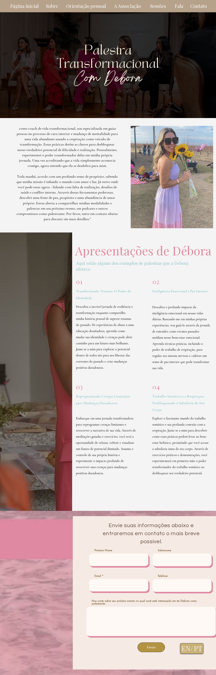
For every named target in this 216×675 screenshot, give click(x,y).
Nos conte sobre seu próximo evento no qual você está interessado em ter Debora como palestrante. (144, 602)
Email (97, 576)
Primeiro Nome (103, 550)
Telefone (163, 576)
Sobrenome (164, 550)
